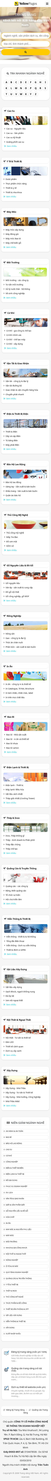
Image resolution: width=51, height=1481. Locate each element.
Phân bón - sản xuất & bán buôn (21, 646)
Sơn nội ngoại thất (14, 1000)
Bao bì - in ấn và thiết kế (17, 739)
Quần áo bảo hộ (13, 495)
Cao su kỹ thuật (13, 137)
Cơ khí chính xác (13, 335)
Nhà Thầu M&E (13, 1101)
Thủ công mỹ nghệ (17, 515)
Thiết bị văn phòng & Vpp (17, 1309)
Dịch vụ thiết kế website (28, 1387)
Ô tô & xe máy (12, 1266)
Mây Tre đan (12, 537)
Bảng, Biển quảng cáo (16, 890)
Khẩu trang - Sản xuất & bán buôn (21, 491)
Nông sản (10, 633)
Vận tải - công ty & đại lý (17, 381)
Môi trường (13, 262)
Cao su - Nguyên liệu (16, 128)
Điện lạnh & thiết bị (18, 767)
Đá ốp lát (10, 995)
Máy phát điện (12, 444)
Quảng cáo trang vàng (26, 1369)
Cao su (11, 110)
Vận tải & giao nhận (18, 363)
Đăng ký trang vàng (29, 1351)
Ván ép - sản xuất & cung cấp (19, 587)
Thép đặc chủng (13, 844)
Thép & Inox (13, 817)
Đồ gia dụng (11, 1180)
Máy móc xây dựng (15, 229)
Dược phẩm (11, 179)
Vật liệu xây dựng (17, 969)
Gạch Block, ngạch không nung (20, 991)
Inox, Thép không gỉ (15, 835)
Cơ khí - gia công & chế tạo (18, 330)
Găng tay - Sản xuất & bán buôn (20, 486)
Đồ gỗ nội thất (12, 592)
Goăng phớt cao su (15, 141)
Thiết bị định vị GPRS (16, 949)
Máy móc (11, 211)
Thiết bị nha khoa (14, 192)
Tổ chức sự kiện (13, 895)
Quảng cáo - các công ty (17, 886)
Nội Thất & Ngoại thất (19, 1019)
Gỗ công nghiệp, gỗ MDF (17, 596)
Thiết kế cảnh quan (14, 1046)
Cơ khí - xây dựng (14, 343)
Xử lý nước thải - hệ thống (18, 289)
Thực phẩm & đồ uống (16, 1303)
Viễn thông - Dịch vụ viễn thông (21, 945)
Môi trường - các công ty (17, 280)
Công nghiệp (12, 1161)
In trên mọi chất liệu (15, 697)
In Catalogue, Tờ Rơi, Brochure (20, 688)
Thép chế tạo (12, 848)
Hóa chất (10, 1217)
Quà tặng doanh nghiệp (17, 1272)
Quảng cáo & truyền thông (21, 868)
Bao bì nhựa (12, 743)
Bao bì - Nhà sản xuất (16, 734)
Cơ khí (10, 312)
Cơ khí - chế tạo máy (15, 339)
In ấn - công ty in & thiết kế (18, 684)
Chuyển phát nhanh (15, 394)
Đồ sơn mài (11, 541)
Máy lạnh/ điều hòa (15, 789)
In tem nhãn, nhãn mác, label (19, 693)
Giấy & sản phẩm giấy (15, 1205)
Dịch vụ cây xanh (13, 1050)
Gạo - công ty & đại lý (16, 638)
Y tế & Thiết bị (14, 161)
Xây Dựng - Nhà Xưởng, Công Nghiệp (23, 1097)
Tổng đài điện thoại (15, 941)
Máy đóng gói (12, 234)
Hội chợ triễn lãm (14, 899)
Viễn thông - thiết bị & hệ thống (21, 936)
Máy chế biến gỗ (13, 242)
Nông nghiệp (14, 615)
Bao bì (10, 716)
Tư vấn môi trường (14, 284)
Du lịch (9, 1192)
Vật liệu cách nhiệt (14, 794)
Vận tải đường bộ (14, 385)
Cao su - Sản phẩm (15, 133)
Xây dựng (12, 1070)
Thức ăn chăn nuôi (14, 642)
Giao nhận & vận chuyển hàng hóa (22, 390)
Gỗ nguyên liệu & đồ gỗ (20, 565)
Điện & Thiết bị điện (17, 413)
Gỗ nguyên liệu (13, 583)
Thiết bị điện (11, 431)
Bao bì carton (12, 747)
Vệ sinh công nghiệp (15, 293)
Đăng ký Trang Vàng (15, 1410)
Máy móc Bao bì (13, 238)
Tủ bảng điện (12, 440)
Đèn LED (10, 1042)
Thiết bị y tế (11, 188)
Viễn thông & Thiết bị (19, 918)
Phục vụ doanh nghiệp (16, 1186)
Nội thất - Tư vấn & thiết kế (18, 1037)
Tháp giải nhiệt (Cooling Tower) (20, 798)
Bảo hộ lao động (16, 464)
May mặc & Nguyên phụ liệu (18, 1229)
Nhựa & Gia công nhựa (16, 1247)
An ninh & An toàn (14, 1131)
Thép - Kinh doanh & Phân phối (20, 840)
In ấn (10, 666)
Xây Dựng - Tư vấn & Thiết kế (19, 1092)
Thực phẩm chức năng (16, 183)
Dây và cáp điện (13, 436)
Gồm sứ (10, 545)
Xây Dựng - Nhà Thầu (16, 1088)
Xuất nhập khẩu (13, 1333)
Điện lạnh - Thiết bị (14, 785)
